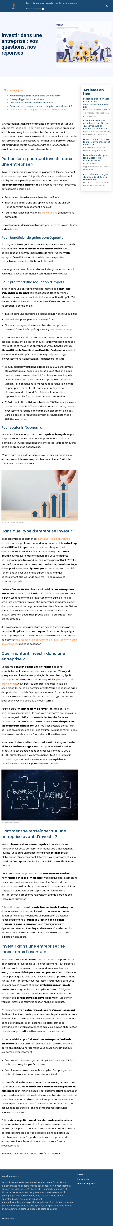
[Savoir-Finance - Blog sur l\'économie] (14, 6)
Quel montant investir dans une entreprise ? (32, 102)
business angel (9, 759)
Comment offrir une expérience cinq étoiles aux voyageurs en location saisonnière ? (95, 124)
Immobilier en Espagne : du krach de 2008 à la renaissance (96, 177)
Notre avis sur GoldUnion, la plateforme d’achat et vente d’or (96, 142)
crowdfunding (49, 212)
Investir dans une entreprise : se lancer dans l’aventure (38, 109)
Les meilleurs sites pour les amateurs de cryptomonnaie (95, 158)
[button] (107, 6)
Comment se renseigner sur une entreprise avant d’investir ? (41, 106)
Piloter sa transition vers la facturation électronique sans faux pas (96, 102)
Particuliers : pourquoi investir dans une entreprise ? (36, 95)
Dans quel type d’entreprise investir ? (29, 99)
